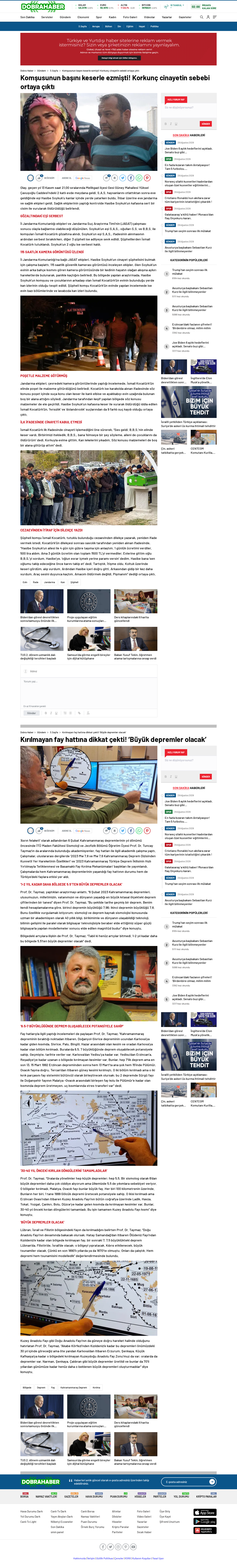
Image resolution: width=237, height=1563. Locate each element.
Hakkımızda (79, 1558)
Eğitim (129, 26)
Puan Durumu (118, 1495)
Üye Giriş (165, 1511)
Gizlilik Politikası (104, 1558)
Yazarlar (167, 17)
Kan (63, 582)
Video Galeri (144, 1516)
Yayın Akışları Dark (62, 1516)
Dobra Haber (27, 70)
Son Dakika (27, 17)
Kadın (112, 17)
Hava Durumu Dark (31, 1511)
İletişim (91, 1558)
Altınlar (116, 1511)
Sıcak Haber (144, 1532)
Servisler (47, 17)
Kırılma (96, 1387)
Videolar (149, 17)
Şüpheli (74, 582)
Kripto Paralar (206, 1495)
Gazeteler (185, 17)
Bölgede (27, 1387)
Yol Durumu (181, 1495)
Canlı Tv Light (28, 1521)
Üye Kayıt (165, 1516)
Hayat (142, 26)
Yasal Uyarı (158, 1558)
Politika (154, 26)
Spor (99, 17)
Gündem (65, 17)
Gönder (31, 713)
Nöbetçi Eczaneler (62, 1521)
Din (119, 26)
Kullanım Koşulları (141, 1558)
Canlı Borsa (87, 1511)
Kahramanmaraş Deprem (74, 1387)
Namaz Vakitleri (46, 1495)
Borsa (24, 1495)
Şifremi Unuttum (170, 1521)
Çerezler (119, 1558)
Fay (53, 1387)
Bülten (108, 26)
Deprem (41, 1387)
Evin (25, 582)
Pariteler (159, 1495)
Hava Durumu (94, 1495)
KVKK (128, 1558)
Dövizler (117, 1516)
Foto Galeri (130, 17)
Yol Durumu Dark (30, 1516)
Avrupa (96, 26)
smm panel (57, 1532)
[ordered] (65, 713)
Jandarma (49, 582)
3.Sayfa (83, 26)
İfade (35, 582)
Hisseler (140, 1495)
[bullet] (70, 713)
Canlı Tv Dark (58, 1511)
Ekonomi (83, 17)
